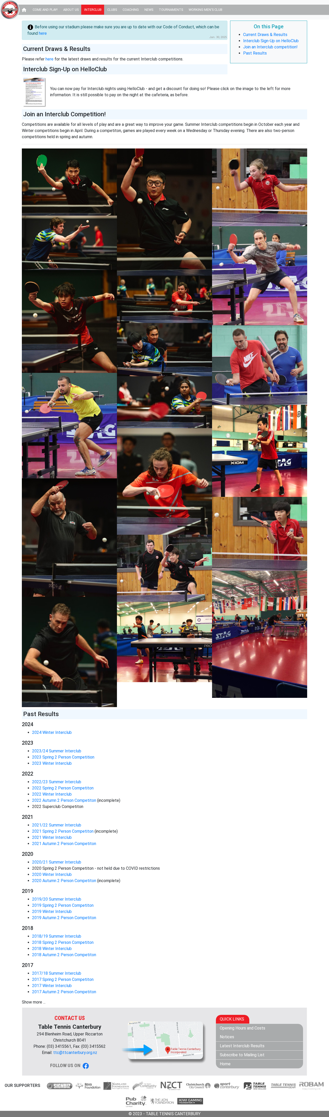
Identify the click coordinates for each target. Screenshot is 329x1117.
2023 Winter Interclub (52, 763)
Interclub (93, 10)
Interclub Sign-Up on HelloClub (271, 40)
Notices (227, 1036)
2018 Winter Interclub (52, 948)
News (148, 10)
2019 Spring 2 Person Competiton (63, 905)
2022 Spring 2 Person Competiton (63, 788)
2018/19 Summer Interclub (56, 936)
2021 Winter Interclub (52, 837)
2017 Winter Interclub (52, 985)
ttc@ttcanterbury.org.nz (75, 1052)
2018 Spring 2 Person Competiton (63, 942)
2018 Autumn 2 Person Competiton (64, 954)
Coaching (131, 10)
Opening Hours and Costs (242, 1028)
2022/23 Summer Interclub (56, 781)
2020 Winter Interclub (52, 874)
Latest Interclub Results (242, 1045)
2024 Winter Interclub (52, 732)
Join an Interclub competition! (270, 47)
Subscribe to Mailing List (242, 1054)
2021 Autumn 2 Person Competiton (64, 843)
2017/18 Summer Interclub (56, 973)
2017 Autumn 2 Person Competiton (64, 991)
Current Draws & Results (265, 34)
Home (225, 1063)
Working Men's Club (205, 10)
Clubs (112, 10)
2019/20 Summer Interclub (56, 899)
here (43, 33)
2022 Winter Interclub (52, 794)
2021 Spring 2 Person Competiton (63, 831)
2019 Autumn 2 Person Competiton (64, 917)
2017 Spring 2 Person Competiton (63, 979)
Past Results (255, 53)
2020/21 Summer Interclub (56, 862)
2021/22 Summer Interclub (56, 825)
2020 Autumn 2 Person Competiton (64, 880)
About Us (71, 10)
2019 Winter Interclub (52, 911)
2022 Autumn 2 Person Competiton (64, 800)
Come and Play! (45, 10)
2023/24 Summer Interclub (56, 751)
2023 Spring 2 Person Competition (63, 757)
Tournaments (171, 10)
